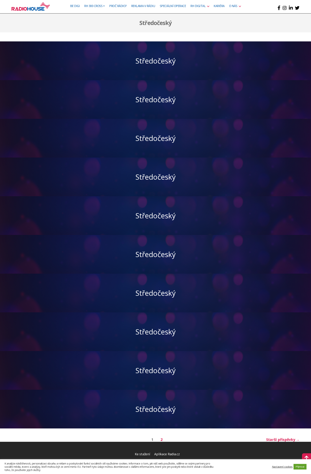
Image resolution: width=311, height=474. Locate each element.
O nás (233, 6)
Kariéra (219, 6)
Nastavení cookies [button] (282, 466)
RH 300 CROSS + (94, 6)
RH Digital (198, 6)
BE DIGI (75, 6)
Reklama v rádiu (143, 6)
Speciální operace (173, 6)
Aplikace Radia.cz (167, 454)
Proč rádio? (118, 6)
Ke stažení (142, 454)
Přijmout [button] (300, 466)
